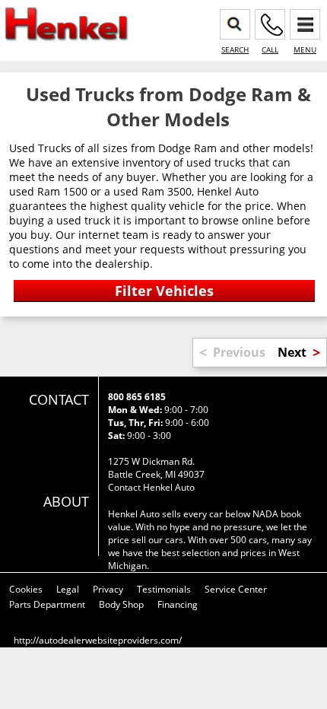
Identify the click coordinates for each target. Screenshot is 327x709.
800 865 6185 (137, 396)
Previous (239, 352)
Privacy (108, 589)
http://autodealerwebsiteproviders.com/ (98, 640)
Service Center (236, 589)
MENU (305, 49)
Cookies (26, 589)
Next (292, 352)
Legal (67, 589)
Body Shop (121, 604)
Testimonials (164, 589)
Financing (177, 604)
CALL (270, 49)
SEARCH (235, 49)
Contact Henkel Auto (151, 487)
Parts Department (47, 604)
